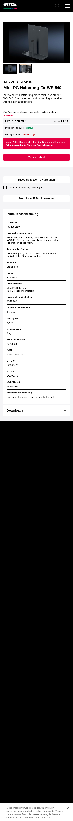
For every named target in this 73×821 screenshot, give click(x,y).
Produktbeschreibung (22, 214)
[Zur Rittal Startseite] (10, 8)
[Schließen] (67, 808)
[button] (67, 5)
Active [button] (29, 127)
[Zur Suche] (40, 5)
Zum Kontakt (36, 157)
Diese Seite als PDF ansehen (36, 179)
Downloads (15, 410)
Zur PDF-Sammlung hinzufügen (25, 187)
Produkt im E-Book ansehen (36, 198)
